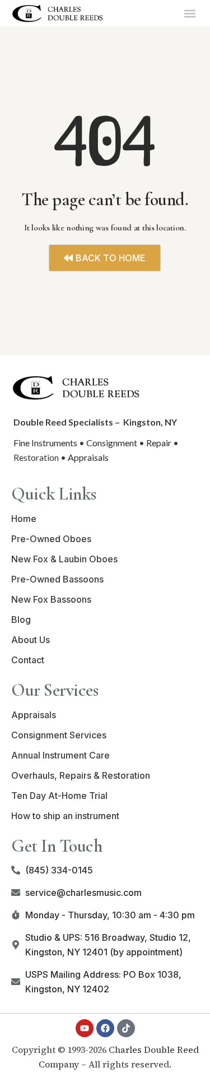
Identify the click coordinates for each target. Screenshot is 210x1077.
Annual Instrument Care (60, 755)
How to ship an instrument (65, 815)
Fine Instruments (45, 442)
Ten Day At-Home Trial (59, 795)
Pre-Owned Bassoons (57, 579)
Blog (21, 619)
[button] (189, 13)
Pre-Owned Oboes (51, 538)
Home (23, 518)
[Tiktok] (126, 1028)
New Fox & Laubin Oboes (64, 559)
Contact (27, 659)
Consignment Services (58, 735)
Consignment (111, 442)
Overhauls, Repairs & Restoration (80, 775)
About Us (30, 639)
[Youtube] (85, 1028)
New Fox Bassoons (51, 599)
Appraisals (88, 457)
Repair (158, 442)
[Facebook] (105, 1028)
